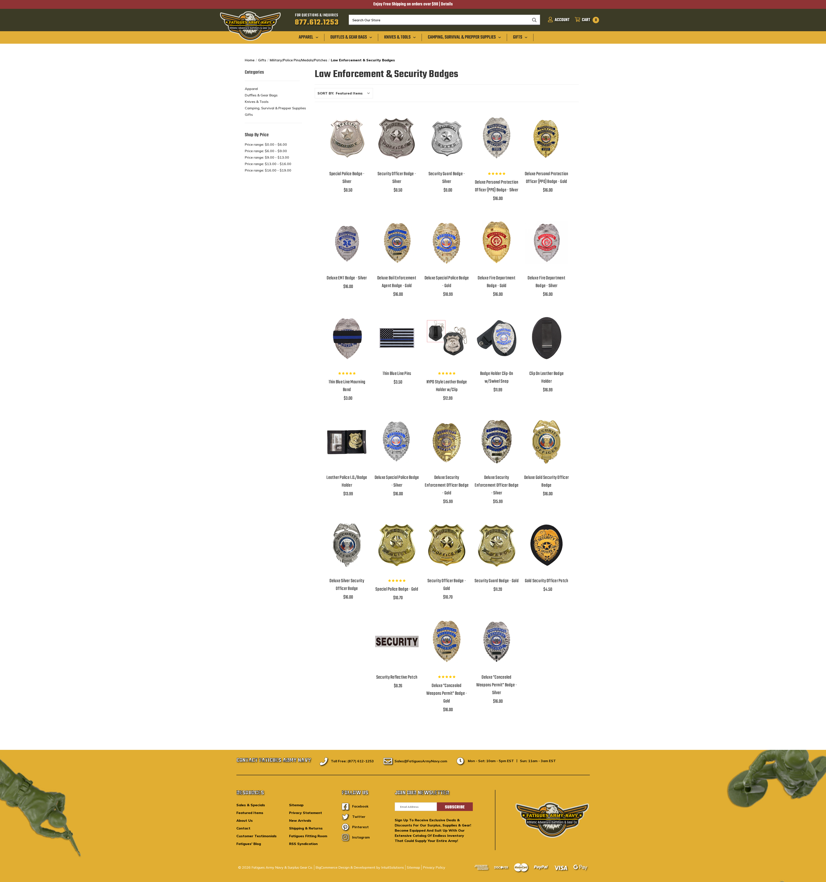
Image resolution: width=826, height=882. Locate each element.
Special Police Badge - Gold (396, 589)
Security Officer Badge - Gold (446, 584)
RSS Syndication (303, 844)
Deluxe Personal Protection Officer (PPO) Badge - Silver (496, 186)
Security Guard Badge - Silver (446, 177)
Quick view (347, 127)
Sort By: (325, 93)
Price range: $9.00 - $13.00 (267, 157)
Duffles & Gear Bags (261, 95)
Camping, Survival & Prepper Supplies (275, 108)
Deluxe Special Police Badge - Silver (397, 481)
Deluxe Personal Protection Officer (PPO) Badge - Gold (546, 177)
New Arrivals (300, 820)
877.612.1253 (317, 23)
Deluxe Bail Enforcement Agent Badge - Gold (396, 281)
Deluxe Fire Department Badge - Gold (496, 281)
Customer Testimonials (256, 836)
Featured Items (249, 813)
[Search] (534, 20)
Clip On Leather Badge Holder (546, 377)
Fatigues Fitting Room (308, 836)
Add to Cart (347, 149)
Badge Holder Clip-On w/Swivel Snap (496, 377)
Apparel (251, 89)
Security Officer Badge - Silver (397, 177)
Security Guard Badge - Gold (497, 581)
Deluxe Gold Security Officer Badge (546, 481)
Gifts (249, 114)
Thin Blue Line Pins (396, 373)
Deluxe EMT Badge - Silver (347, 278)
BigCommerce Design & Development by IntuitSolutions (360, 867)
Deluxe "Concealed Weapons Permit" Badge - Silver (496, 685)
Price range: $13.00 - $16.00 (268, 164)
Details (447, 4)
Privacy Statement (305, 813)
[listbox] (354, 93)
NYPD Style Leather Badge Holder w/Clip (447, 385)
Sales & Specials (250, 805)
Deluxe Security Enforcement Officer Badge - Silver (496, 485)
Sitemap (296, 805)
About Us (244, 820)
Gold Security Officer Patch (546, 581)
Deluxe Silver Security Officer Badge (347, 584)
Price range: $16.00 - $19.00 (268, 170)
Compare (346, 138)
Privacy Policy (434, 867)
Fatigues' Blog (248, 844)
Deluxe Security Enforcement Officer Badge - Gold (446, 485)
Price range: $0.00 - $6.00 (266, 144)
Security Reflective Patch (396, 677)
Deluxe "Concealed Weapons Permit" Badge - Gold (446, 693)
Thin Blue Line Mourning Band (346, 385)
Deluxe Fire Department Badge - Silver (546, 281)
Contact (243, 828)
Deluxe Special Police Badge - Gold (447, 281)
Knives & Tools (256, 101)
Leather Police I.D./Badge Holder (347, 481)
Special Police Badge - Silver (347, 177)
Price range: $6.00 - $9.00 (266, 151)
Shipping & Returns (306, 828)
